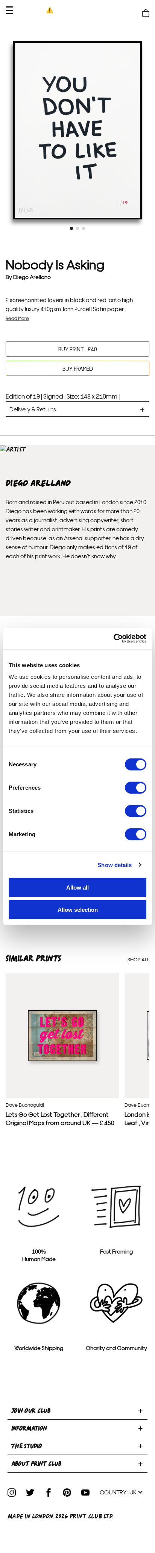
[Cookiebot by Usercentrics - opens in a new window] (113, 639)
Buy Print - (77, 349)
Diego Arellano (32, 276)
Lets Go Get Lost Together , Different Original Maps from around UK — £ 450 (60, 1118)
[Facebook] (48, 1492)
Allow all (77, 887)
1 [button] (71, 228)
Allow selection (78, 909)
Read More (17, 318)
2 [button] (77, 228)
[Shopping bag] (145, 13)
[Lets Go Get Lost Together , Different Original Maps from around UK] (62, 1059)
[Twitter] (30, 1492)
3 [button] (83, 228)
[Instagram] (12, 1492)
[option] (77, 130)
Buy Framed (77, 368)
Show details (114, 864)
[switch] (135, 788)
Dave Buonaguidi (25, 1104)
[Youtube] (85, 1492)
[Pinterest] (67, 1492)
